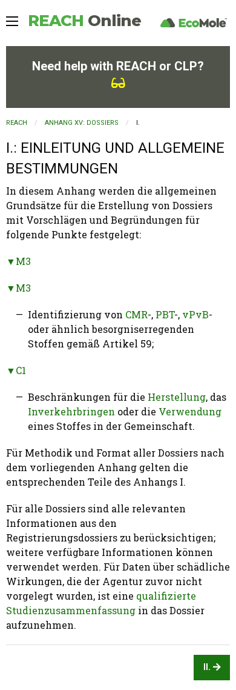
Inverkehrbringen (71, 411)
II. (208, 667)
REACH (84, 20)
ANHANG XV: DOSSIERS (82, 123)
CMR (136, 314)
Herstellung (177, 396)
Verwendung (190, 411)
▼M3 (18, 261)
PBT (165, 314)
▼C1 (16, 370)
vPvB (195, 314)
